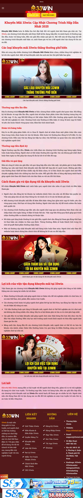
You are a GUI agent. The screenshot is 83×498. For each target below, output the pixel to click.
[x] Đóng (4, 477)
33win (4, 422)
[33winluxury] (41, 8)
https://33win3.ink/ (74, 430)
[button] (3, 8)
